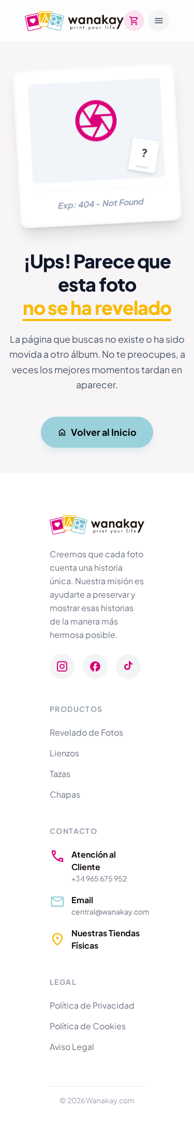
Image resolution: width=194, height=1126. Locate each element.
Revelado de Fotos (86, 732)
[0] (134, 20)
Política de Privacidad (92, 1005)
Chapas (65, 794)
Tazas (60, 773)
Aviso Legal (72, 1046)
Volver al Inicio (104, 432)
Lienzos (64, 753)
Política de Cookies (88, 1026)
